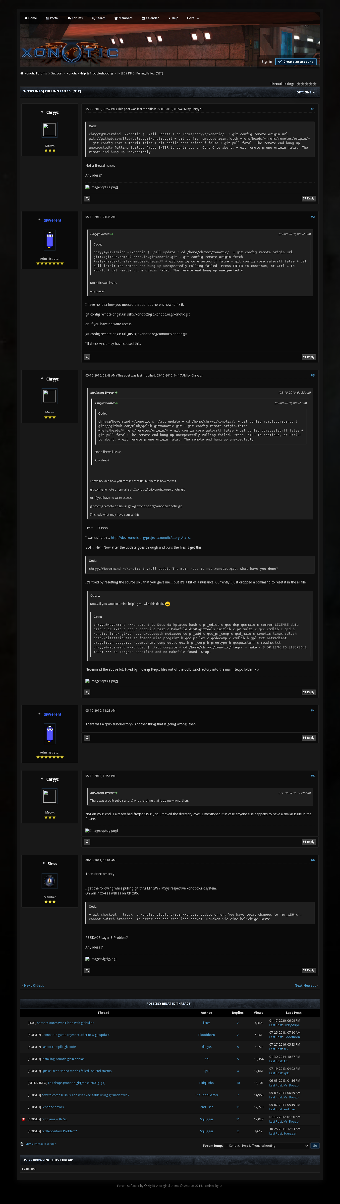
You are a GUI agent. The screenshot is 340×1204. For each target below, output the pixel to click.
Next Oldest (34, 985)
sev (285, 1049)
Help (174, 18)
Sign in (267, 61)
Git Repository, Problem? (59, 1131)
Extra (190, 18)
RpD (207, 1071)
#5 (313, 776)
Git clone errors (53, 1107)
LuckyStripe (291, 1025)
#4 (313, 710)
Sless (52, 864)
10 (238, 1083)
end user (206, 1107)
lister (206, 1023)
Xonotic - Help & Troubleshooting (90, 73)
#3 (313, 375)
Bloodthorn (206, 1035)
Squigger (206, 1119)
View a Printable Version (41, 1143)
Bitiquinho (206, 1083)
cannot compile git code (59, 1047)
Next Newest (305, 985)
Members (125, 18)
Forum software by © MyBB (136, 1186)
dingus (207, 1047)
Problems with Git (54, 1119)
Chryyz (52, 112)
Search (100, 18)
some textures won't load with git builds (65, 1023)
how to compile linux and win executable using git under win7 (85, 1095)
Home (32, 18)
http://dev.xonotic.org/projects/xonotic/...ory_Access (151, 538)
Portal (53, 18)
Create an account (298, 61)
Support (56, 73)
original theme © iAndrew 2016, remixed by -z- (191, 1186)
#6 (313, 860)
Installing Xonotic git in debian (63, 1059)
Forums (77, 18)
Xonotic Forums (36, 73)
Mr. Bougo (291, 1085)
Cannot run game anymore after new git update (76, 1035)
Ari (207, 1059)
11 (238, 1107)
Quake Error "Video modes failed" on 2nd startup (77, 1071)
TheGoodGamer (206, 1095)
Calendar (152, 18)
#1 (313, 109)
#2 (313, 217)
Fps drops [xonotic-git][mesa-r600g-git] (76, 1083)
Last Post (275, 1025)
